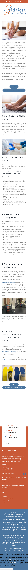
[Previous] (23, 474)
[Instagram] (9, 1)
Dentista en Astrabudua (12, 529)
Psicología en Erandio (10, 548)
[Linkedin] (8, 468)
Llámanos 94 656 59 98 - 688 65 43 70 (14, 90)
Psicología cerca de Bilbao (17, 550)
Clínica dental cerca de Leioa (9, 522)
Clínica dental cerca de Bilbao (17, 521)
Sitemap (5, 496)
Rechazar (10, 569)
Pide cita (14, 87)
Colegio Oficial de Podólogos (9, 351)
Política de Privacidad (8, 498)
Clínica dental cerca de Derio (16, 524)
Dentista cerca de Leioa (19, 526)
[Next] (25, 474)
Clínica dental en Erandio (9, 519)
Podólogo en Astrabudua (19, 513)
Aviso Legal (6, 501)
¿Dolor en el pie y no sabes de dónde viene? (14, 485)
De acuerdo (3, 569)
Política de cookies (7, 503)
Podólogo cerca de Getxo (15, 516)
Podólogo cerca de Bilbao (9, 514)
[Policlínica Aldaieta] (14, 10)
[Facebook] (6, 1)
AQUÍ (4, 359)
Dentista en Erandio (8, 526)
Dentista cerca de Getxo (9, 527)
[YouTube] (11, 468)
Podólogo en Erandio (7, 513)
